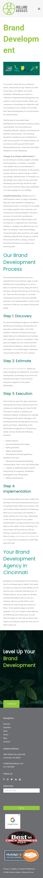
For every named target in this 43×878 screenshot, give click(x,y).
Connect (6, 742)
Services (6, 724)
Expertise (7, 727)
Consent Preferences (26, 869)
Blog (5, 738)
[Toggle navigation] (34, 9)
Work (5, 731)
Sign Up (21, 808)
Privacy (6, 869)
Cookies (13, 869)
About (5, 735)
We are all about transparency (14, 369)
